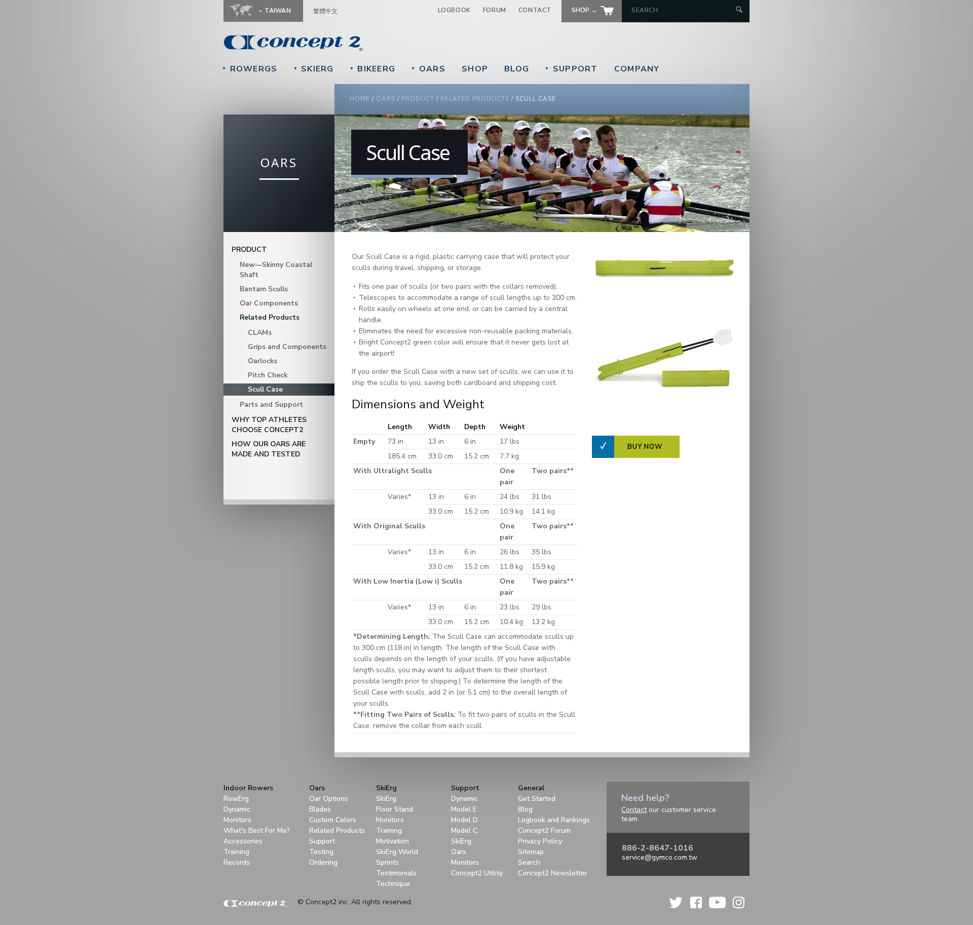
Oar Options (328, 798)
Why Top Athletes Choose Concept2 (269, 425)
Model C (464, 830)
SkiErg (313, 68)
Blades (320, 809)
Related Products (474, 99)
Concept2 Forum (544, 830)
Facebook (696, 902)
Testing (321, 852)
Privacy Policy (540, 841)
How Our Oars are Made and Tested (269, 449)
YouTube (717, 902)
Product (417, 99)
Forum (494, 10)
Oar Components (269, 303)
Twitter (676, 902)
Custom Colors (332, 820)
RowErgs (250, 68)
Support (571, 68)
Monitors (237, 820)
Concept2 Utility (477, 873)
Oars (428, 68)
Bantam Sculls (264, 289)
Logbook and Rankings (554, 820)
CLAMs (260, 332)
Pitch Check (267, 375)
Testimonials (396, 873)
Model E (464, 809)
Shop (475, 68)
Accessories (243, 841)
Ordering (323, 862)
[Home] (362, 43)
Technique (393, 884)
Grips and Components (287, 347)
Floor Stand (394, 809)
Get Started (536, 798)
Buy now (644, 446)
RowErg (236, 798)
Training (236, 852)
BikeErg (373, 68)
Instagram (738, 902)
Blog (516, 68)
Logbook (454, 10)
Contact (534, 10)
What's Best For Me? (256, 830)
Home (360, 99)
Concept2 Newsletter (552, 873)
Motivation (392, 841)
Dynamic (236, 809)
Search (529, 862)
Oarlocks (262, 361)
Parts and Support (271, 404)
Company (637, 68)
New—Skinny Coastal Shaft (276, 270)
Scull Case (265, 389)
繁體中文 (325, 11)
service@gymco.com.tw (659, 857)
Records (236, 862)
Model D (464, 820)
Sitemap (531, 852)
